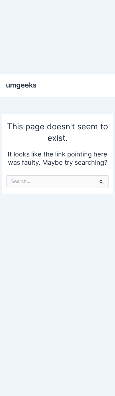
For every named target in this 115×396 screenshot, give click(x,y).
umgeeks (21, 85)
